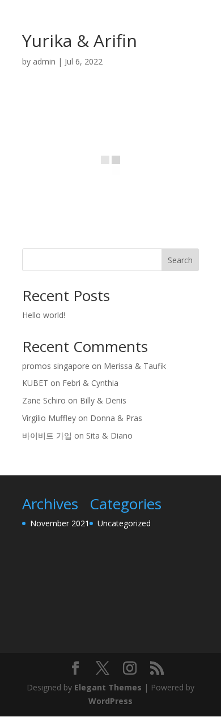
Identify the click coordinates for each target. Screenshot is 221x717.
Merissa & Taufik (135, 365)
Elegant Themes (108, 687)
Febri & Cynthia (90, 382)
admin (44, 61)
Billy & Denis (103, 400)
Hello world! (43, 315)
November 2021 (60, 523)
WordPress (110, 700)
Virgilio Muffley (49, 418)
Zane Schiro (44, 400)
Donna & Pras (116, 418)
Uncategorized (124, 523)
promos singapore (56, 365)
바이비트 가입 (47, 435)
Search (180, 260)
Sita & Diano (109, 435)
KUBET (35, 382)
